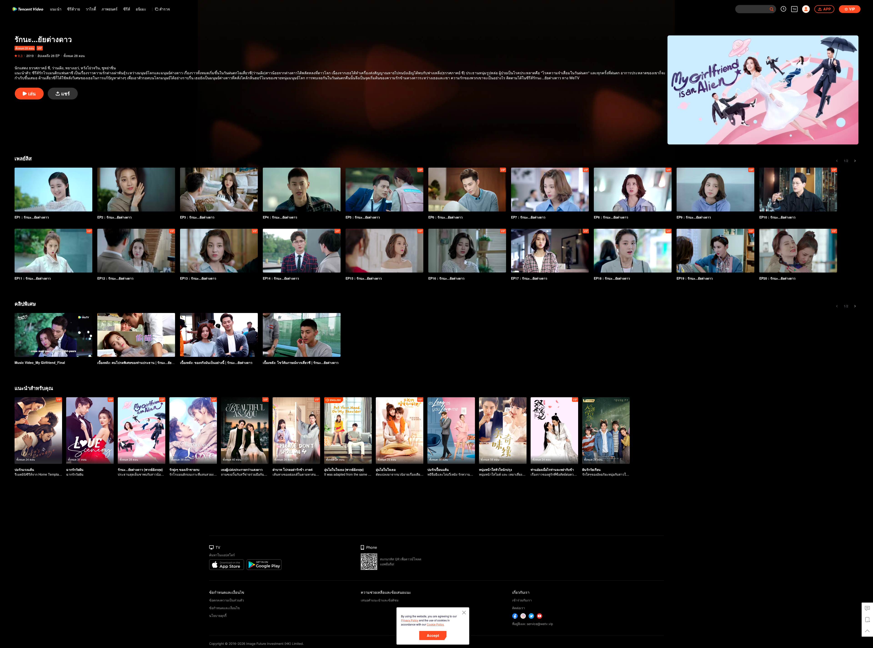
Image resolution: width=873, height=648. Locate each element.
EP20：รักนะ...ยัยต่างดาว (777, 278)
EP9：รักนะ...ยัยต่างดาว (694, 217)
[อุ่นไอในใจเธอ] (399, 430)
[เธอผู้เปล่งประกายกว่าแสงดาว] (244, 430)
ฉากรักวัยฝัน (74, 469)
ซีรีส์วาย (73, 9)
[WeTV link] (28, 9)
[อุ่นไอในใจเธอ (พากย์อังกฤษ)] (348, 430)
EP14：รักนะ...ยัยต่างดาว (281, 278)
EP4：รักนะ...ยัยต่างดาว (280, 217)
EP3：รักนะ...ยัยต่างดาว (197, 217)
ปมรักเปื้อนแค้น (438, 469)
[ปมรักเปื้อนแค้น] (451, 430)
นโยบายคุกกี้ (217, 616)
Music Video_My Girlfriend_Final (40, 362)
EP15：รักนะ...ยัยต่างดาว (364, 278)
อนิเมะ (141, 9)
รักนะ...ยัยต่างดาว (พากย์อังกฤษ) (140, 469)
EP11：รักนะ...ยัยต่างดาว (33, 278)
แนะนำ (55, 9)
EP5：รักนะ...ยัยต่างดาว (363, 217)
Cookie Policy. (435, 624)
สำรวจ (164, 9)
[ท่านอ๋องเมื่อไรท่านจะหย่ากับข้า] (554, 430)
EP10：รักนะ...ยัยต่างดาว (777, 217)
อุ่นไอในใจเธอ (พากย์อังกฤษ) (344, 469)
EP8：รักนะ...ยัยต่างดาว (611, 217)
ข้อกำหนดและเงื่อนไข (224, 608)
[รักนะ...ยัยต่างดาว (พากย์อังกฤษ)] (141, 430)
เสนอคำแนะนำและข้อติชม (380, 600)
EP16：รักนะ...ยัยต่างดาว (446, 278)
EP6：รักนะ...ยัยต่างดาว (445, 217)
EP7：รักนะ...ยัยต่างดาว (528, 217)
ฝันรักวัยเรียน (591, 469)
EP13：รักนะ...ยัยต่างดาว (198, 278)
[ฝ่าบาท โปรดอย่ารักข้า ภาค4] (296, 430)
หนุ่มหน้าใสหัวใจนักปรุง (495, 469)
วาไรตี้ (91, 9)
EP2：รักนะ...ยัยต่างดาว (114, 217)
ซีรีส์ (126, 9)
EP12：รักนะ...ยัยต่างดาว (115, 278)
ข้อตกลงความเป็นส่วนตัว (226, 600)
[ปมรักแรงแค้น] (38, 430)
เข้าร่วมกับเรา (522, 600)
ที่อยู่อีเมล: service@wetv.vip (532, 624)
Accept (433, 635)
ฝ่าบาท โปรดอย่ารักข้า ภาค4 (293, 469)
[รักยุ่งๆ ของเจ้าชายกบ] (193, 430)
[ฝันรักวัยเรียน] (606, 430)
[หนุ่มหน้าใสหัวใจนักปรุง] (503, 430)
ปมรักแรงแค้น (24, 469)
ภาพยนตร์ (110, 9)
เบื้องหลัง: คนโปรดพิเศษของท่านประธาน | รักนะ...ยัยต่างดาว (140, 362)
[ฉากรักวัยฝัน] (90, 430)
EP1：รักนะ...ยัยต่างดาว (32, 217)
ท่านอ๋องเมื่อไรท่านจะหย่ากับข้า (552, 469)
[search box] (771, 9)
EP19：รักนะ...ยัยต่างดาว (695, 278)
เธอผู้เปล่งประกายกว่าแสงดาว (242, 469)
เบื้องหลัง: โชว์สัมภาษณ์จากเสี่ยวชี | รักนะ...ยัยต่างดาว (301, 362)
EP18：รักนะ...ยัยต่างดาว (612, 278)
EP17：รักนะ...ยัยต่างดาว (529, 278)
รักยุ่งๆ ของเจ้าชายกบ (184, 469)
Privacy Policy (409, 620)
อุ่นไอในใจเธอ (386, 469)
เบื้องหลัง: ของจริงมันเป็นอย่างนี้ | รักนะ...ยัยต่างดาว (216, 362)
